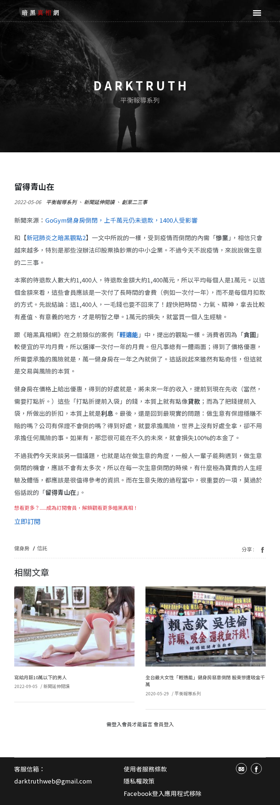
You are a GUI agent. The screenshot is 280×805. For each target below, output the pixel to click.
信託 (42, 548)
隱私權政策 (139, 781)
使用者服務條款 (145, 769)
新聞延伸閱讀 (99, 202)
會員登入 (163, 724)
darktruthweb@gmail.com (53, 781)
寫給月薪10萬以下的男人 (40, 677)
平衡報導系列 (61, 202)
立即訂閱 (27, 521)
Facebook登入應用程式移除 (163, 793)
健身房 (22, 548)
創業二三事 (134, 202)
